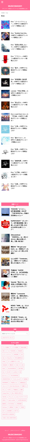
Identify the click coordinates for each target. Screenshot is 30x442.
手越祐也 (15, 389)
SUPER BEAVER (22, 400)
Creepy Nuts (5, 393)
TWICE (22, 407)
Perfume (4, 407)
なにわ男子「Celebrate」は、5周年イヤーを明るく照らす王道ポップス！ (20, 261)
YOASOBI (12, 351)
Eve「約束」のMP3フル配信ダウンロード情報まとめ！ (19, 151)
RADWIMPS (5, 382)
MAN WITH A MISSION (8, 414)
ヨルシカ (4, 386)
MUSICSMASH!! (15, 6)
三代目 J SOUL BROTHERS (9, 417)
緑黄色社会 (23, 382)
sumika (15, 372)
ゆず (3, 410)
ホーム (6, 430)
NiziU (3, 368)
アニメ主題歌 (5, 347)
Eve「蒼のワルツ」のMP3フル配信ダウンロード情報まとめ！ (19, 140)
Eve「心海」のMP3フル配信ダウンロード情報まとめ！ (19, 128)
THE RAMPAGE (14, 375)
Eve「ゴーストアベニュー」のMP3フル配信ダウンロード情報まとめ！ (19, 24)
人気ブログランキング (7, 337)
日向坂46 (4, 365)
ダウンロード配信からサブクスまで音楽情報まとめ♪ (15, 437)
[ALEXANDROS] (12, 368)
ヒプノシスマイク (6, 354)
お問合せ (23, 430)
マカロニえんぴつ (17, 379)
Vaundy (4, 396)
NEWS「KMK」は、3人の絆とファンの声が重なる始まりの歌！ (20, 308)
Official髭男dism (19, 358)
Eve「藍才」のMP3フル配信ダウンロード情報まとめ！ (19, 70)
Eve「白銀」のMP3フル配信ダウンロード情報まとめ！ (19, 186)
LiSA (22, 365)
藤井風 (4, 403)
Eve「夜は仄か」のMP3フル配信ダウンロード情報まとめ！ (19, 105)
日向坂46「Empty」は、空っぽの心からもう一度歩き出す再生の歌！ (19, 319)
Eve (3, 372)
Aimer (3, 361)
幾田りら (24, 386)
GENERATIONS (6, 379)
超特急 (25, 379)
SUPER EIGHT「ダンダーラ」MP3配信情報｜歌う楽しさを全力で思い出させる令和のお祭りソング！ (19, 225)
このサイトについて (14, 430)
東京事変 (9, 410)
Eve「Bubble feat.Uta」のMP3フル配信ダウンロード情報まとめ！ (19, 35)
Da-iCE (9, 372)
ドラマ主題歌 (15, 347)
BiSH (17, 407)
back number (11, 400)
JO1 (22, 354)
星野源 (11, 407)
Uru (3, 389)
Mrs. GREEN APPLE (17, 393)
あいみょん (5, 375)
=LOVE (9, 389)
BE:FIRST (21, 368)
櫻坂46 (11, 365)
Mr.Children (11, 403)
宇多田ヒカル (14, 382)
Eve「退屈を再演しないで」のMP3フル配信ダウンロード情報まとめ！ (19, 47)
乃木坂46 (20, 351)
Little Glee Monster (15, 386)
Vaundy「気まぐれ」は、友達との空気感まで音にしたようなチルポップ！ (19, 284)
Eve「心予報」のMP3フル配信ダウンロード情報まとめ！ (19, 174)
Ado (3, 358)
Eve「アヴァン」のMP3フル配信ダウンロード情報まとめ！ (19, 58)
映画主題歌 (23, 347)
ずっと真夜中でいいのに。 (14, 361)
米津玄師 (16, 354)
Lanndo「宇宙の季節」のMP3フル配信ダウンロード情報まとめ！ (19, 93)
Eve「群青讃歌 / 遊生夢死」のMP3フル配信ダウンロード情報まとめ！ (19, 82)
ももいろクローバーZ (21, 396)
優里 (21, 389)
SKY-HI (16, 410)
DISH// (4, 400)
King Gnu (9, 358)
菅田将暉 (19, 403)
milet (17, 365)
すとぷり (11, 396)
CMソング (4, 351)
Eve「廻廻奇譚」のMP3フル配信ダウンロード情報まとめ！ (19, 163)
